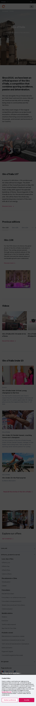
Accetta (26, 700)
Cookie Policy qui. (6, 692)
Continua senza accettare (11, 673)
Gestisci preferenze (10, 700)
